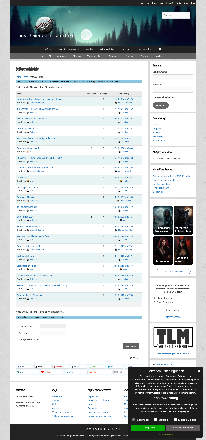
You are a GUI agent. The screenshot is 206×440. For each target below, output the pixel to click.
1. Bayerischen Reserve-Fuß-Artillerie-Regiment (38, 109)
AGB (54, 404)
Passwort (157, 84)
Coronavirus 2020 (25, 217)
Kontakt (169, 3)
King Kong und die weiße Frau (166, 180)
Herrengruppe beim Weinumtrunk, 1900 (35, 168)
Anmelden (131, 346)
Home (43, 56)
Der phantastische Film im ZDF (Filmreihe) (172, 176)
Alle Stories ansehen (173, 271)
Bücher (48, 49)
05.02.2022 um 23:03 (123, 158)
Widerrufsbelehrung (61, 412)
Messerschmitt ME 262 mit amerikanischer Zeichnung (42, 285)
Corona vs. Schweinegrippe (29, 148)
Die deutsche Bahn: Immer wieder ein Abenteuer (39, 99)
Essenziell (143, 420)
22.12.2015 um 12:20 (123, 285)
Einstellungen (173, 393)
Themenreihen (144, 49)
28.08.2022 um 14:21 (123, 138)
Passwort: (23, 333)
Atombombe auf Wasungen (30, 295)
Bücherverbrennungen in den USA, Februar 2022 (39, 158)
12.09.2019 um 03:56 (123, 226)
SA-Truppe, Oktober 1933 (28, 187)
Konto (178, 3)
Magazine (74, 49)
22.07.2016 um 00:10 (123, 275)
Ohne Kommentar (165, 302)
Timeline (156, 132)
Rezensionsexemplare (98, 412)
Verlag (159, 56)
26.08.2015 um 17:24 (123, 295)
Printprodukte (107, 49)
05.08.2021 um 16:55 (123, 168)
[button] (24, 367)
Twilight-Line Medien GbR (107, 429)
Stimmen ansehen (173, 317)
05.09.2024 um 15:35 (80, 81)
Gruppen (157, 128)
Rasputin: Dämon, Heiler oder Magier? (34, 275)
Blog (193, 3)
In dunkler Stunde (161, 188)
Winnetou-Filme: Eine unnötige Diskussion (36, 138)
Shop (186, 3)
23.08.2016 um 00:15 (123, 266)
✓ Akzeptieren (148, 427)
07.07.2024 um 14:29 (123, 109)
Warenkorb (57, 400)
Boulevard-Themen (26, 197)
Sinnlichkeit (158, 192)
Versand (56, 408)
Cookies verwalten (164, 364)
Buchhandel (93, 408)
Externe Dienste (187, 420)
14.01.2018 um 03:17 (123, 256)
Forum (156, 124)
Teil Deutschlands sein (27, 207)
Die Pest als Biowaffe (26, 256)
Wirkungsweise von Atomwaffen (32, 119)
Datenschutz (157, 3)
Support (145, 56)
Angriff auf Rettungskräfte (29, 246)
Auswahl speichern (183, 427)
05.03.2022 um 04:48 (123, 148)
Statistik (163, 420)
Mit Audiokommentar (167, 298)
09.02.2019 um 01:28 (123, 236)
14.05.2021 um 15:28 (123, 197)
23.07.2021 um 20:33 (123, 177)
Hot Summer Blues (161, 184)
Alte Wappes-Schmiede (27, 128)
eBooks (62, 49)
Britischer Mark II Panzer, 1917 (31, 226)
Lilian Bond (22, 177)
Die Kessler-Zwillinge (26, 266)
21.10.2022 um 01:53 (123, 128)
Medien (89, 49)
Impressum (144, 3)
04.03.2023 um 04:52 (123, 119)
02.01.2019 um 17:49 (123, 246)
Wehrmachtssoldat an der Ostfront (33, 236)
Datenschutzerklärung (98, 400)
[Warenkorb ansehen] (159, 49)
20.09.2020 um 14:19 (123, 207)
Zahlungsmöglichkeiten (62, 416)
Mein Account (159, 140)
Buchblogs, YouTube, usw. (100, 416)
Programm (114, 56)
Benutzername (160, 72)
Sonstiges (126, 49)
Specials (130, 56)
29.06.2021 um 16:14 (123, 187)
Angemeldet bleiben (30, 339)
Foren (25, 77)
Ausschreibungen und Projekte (173, 353)
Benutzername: (26, 326)
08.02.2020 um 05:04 (123, 217)
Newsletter (158, 136)
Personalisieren (165, 434)
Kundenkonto (58, 396)
